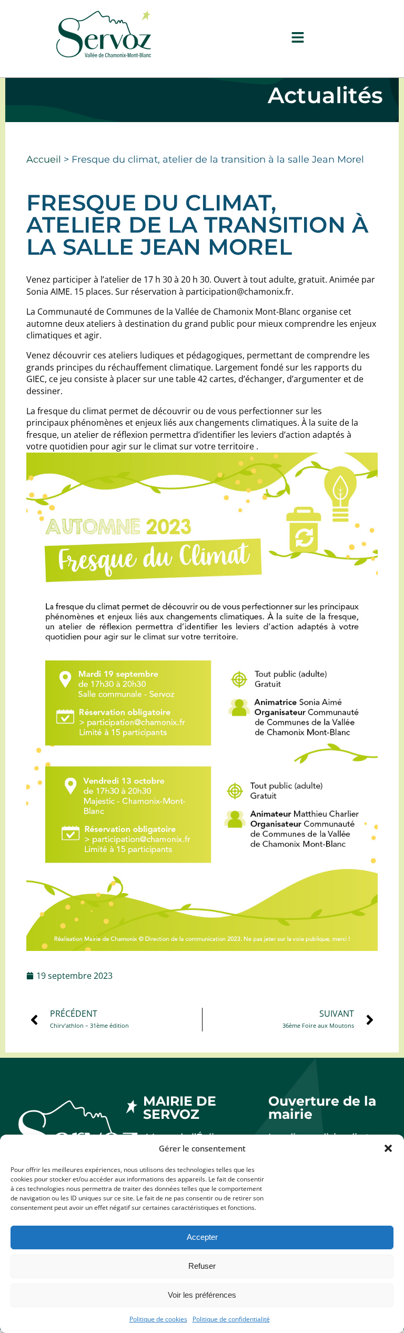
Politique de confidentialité (231, 1319)
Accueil (43, 159)
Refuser (202, 1265)
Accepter (202, 1236)
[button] (388, 1148)
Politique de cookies (158, 1319)
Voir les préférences (202, 1294)
